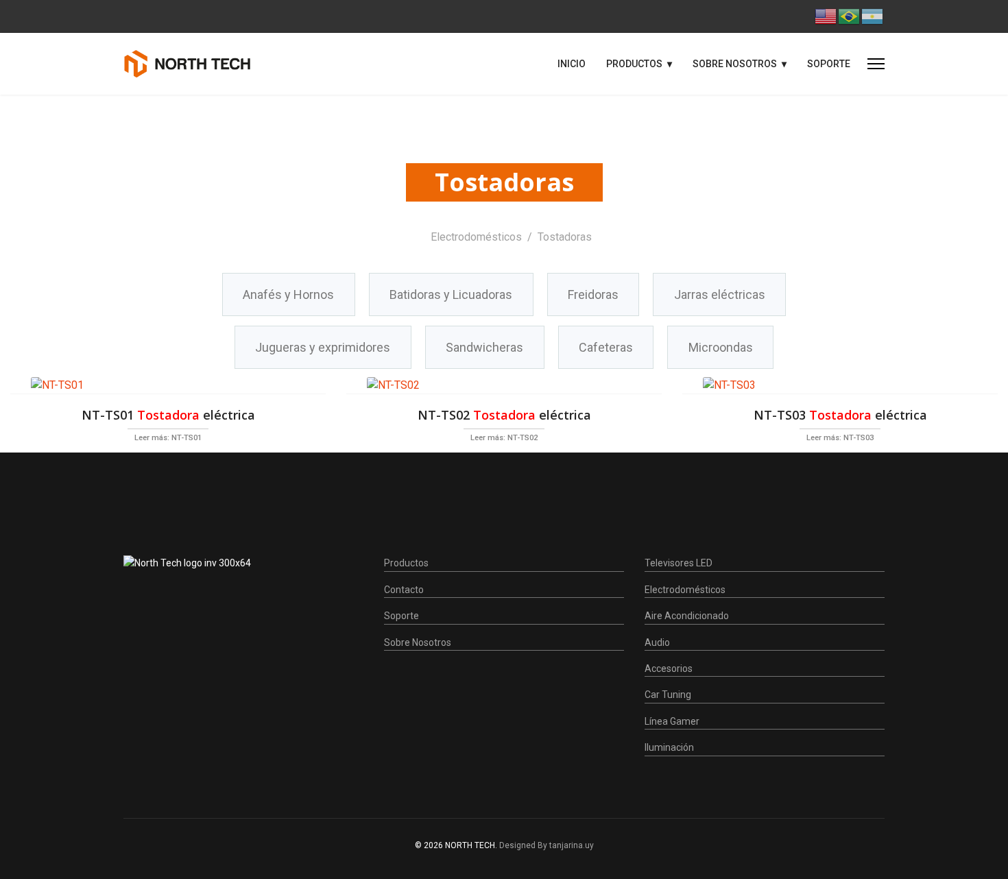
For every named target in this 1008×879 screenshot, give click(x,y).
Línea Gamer (672, 721)
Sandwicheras (484, 347)
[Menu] (876, 64)
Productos (634, 63)
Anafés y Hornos (288, 294)
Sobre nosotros (735, 63)
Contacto (404, 589)
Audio (657, 642)
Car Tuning (668, 694)
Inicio (571, 63)
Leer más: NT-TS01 (168, 437)
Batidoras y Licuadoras (450, 294)
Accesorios (669, 668)
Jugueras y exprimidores (322, 347)
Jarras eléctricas (719, 294)
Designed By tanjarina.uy (546, 845)
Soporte (828, 63)
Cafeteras (606, 347)
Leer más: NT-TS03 (840, 437)
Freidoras (593, 294)
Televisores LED (678, 562)
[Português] (849, 15)
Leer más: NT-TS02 (504, 437)
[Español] (873, 15)
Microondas (720, 347)
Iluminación (669, 747)
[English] (826, 15)
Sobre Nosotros (417, 642)
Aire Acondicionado (687, 615)
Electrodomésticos (685, 589)
